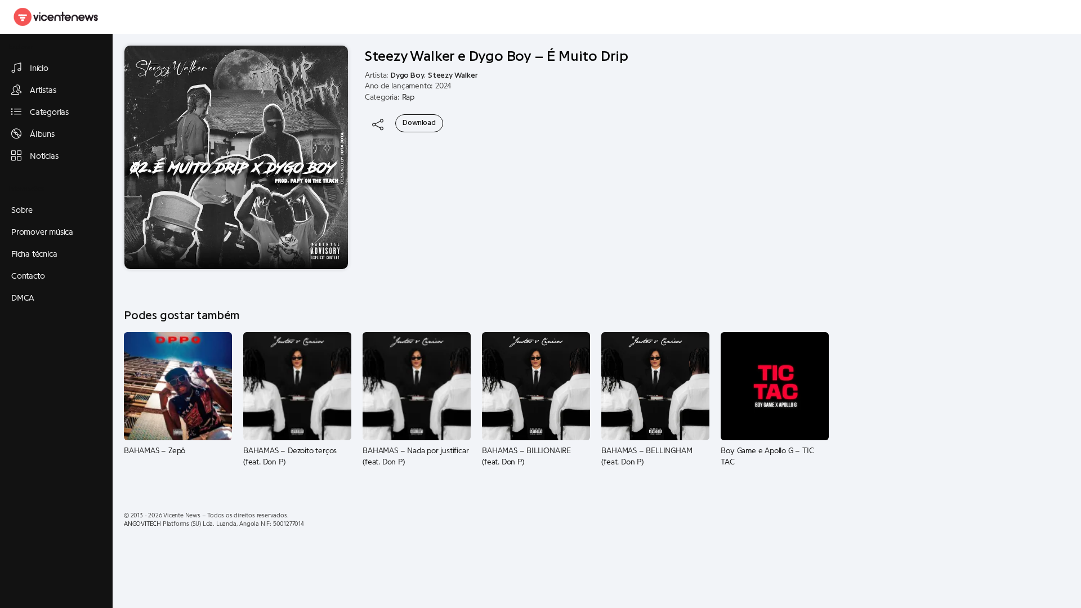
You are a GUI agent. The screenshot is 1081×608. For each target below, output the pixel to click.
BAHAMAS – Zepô (154, 451)
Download (419, 122)
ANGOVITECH (142, 524)
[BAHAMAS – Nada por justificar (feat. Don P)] (417, 386)
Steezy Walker (452, 75)
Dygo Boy (407, 75)
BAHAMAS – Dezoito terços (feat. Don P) (290, 456)
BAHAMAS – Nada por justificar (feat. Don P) (415, 456)
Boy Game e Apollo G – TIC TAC (767, 456)
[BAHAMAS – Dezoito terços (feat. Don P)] (297, 386)
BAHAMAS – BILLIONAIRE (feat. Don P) (526, 456)
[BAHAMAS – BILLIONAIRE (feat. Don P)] (536, 386)
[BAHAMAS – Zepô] (178, 386)
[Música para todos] (56, 17)
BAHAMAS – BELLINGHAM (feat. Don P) (646, 456)
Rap (408, 97)
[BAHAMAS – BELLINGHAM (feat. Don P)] (655, 386)
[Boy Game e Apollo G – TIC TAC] (775, 386)
